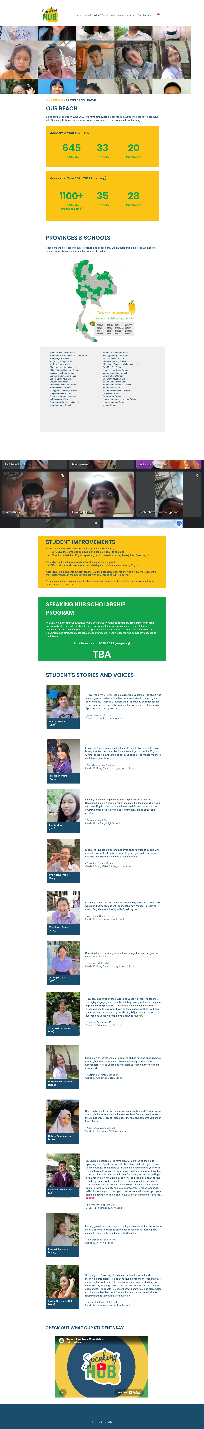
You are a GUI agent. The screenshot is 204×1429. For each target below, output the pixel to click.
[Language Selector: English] (161, 15)
